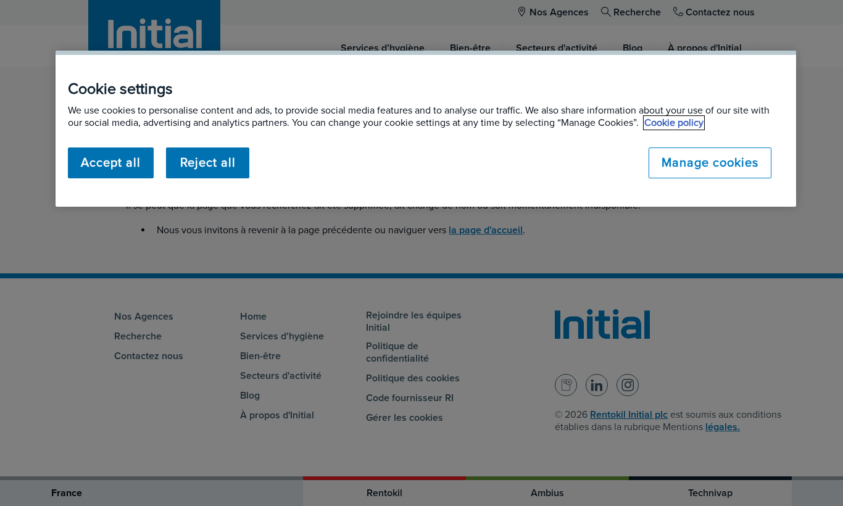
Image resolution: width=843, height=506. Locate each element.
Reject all (208, 163)
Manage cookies (710, 163)
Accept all (111, 163)
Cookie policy (674, 123)
